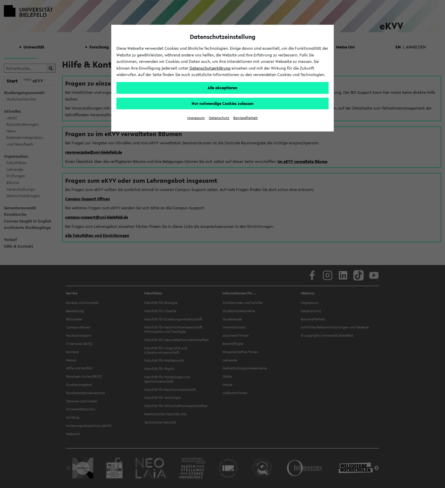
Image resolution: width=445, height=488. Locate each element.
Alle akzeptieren (222, 87)
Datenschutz (219, 117)
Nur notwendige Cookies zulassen (223, 103)
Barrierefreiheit (245, 117)
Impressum (196, 117)
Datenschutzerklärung (210, 68)
